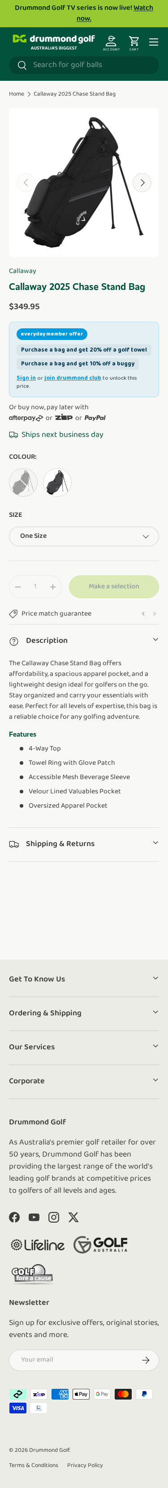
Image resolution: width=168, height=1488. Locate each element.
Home (16, 94)
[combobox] (84, 65)
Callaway (22, 271)
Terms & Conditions (33, 1465)
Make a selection (114, 586)
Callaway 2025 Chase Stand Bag (75, 94)
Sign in (26, 378)
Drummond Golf (49, 1450)
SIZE (15, 515)
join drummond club (72, 378)
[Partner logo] (37, 1244)
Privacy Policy (85, 1465)
